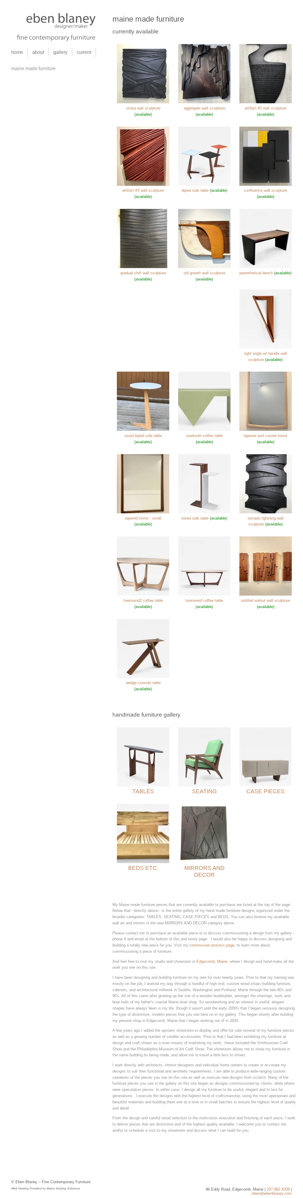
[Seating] (204, 785)
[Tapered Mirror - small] (143, 512)
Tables (143, 791)
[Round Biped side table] (143, 429)
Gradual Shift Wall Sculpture (143, 273)
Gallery (60, 52)
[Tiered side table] (204, 512)
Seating (204, 791)
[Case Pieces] (265, 785)
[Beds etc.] (143, 862)
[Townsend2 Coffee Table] (143, 594)
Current (84, 52)
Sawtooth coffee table (204, 435)
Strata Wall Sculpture (143, 108)
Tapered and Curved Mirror (265, 435)
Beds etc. (143, 868)
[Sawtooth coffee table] (204, 429)
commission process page (211, 945)
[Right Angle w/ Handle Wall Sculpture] (265, 347)
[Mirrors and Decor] (204, 862)
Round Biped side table (143, 435)
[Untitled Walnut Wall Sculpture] (265, 594)
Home (17, 52)
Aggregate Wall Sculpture (204, 108)
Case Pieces (265, 791)
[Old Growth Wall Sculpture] (204, 267)
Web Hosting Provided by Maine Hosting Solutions (45, 1188)
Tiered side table (195, 518)
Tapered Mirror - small (143, 518)
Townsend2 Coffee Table (143, 600)
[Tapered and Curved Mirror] (265, 429)
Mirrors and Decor (204, 871)
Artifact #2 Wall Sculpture (265, 108)
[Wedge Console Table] (143, 677)
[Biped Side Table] (204, 184)
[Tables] (143, 785)
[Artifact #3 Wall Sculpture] (143, 184)
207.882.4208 (278, 1189)
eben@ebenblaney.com (272, 1193)
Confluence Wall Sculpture (265, 190)
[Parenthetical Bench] (265, 267)
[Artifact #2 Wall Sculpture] (265, 102)
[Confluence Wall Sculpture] (265, 184)
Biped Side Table (195, 190)
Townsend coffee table (204, 600)
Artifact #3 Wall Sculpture (143, 190)
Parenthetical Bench (256, 273)
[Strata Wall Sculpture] (143, 102)
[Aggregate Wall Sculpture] (204, 102)
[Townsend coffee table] (204, 594)
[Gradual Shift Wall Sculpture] (143, 267)
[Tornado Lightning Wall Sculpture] (265, 512)
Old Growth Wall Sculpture (204, 273)
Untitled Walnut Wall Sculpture (265, 600)
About (38, 52)
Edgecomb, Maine (212, 961)
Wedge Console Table (143, 683)
